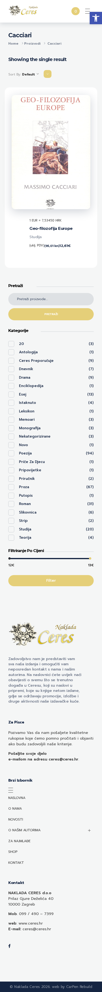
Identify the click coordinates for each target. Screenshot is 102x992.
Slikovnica (28, 512)
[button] (96, 18)
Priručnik (27, 478)
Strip (23, 520)
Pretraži (51, 314)
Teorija (25, 537)
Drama (24, 377)
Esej (22, 394)
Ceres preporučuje (36, 360)
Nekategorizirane (35, 436)
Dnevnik (26, 369)
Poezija (25, 453)
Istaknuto (27, 402)
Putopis (26, 495)
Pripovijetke (30, 470)
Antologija (28, 352)
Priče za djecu (32, 461)
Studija (35, 237)
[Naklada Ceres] (23, 10)
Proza (24, 487)
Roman (25, 503)
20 (21, 343)
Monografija (30, 428)
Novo (23, 445)
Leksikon (26, 411)
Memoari (27, 419)
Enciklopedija (31, 385)
